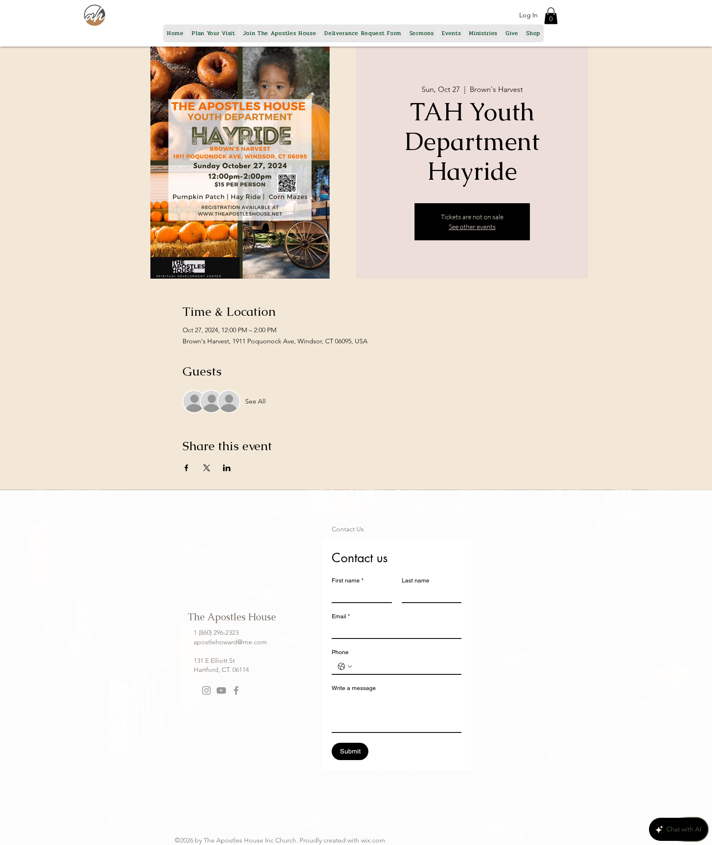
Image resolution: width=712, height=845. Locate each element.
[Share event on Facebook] (186, 468)
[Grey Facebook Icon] (236, 690)
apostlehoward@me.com (230, 642)
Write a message (354, 688)
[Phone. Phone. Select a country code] (345, 666)
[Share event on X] (207, 468)
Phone (340, 652)
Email (341, 616)
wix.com (373, 840)
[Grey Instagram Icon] (206, 690)
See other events (472, 227)
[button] (551, 15)
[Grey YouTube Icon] (221, 690)
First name (347, 580)
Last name (415, 580)
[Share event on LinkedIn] (227, 468)
